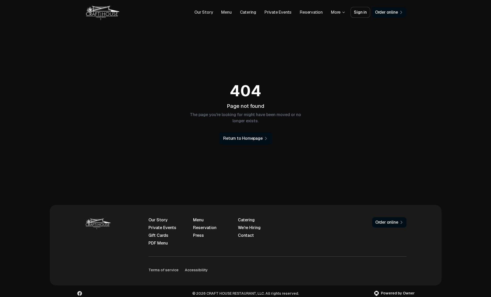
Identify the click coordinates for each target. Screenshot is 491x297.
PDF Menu (158, 243)
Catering (248, 12)
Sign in (360, 12)
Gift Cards (158, 235)
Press (198, 235)
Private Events (278, 12)
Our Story (203, 12)
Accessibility (196, 270)
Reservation (311, 12)
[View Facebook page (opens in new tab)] (80, 293)
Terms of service (163, 270)
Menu (226, 12)
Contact (246, 235)
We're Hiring (249, 227)
